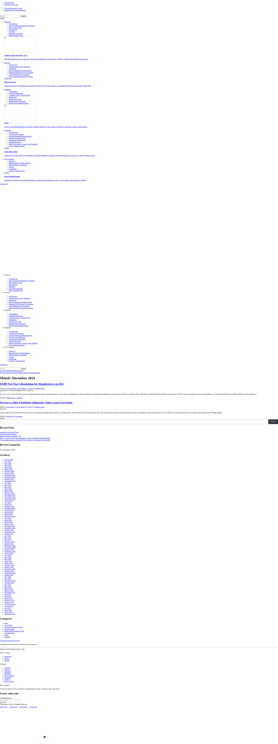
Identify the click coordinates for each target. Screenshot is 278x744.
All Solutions (13, 91)
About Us (12, 161)
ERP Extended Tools (16, 35)
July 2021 (7, 536)
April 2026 (8, 467)
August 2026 (8, 460)
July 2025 (7, 483)
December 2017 (9, 592)
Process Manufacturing (16, 146)
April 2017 (8, 596)
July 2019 (7, 577)
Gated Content (9, 629)
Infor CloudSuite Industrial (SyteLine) (22, 26)
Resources (7, 678)
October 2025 (9, 479)
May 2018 (7, 587)
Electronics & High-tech (17, 138)
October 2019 (9, 571)
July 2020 (7, 555)
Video (6, 635)
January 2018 (9, 591)
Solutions (7, 89)
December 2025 (9, 475)
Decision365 (13, 30)
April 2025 (8, 489)
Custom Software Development (19, 67)
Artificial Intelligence (16, 93)
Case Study (8, 625)
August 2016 (8, 606)
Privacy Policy (9, 681)
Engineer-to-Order (15, 99)
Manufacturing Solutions (17, 101)
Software (7, 22)
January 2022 (9, 524)
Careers (11, 167)
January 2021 (9, 544)
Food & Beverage (15, 142)
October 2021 (9, 530)
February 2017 (9, 600)
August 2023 (8, 512)
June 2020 (7, 557)
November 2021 (10, 528)
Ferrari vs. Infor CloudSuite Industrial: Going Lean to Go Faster (36, 402)
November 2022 (10, 516)
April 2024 (8, 505)
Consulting (12, 69)
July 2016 (7, 608)
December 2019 (9, 569)
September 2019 (10, 573)
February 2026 (9, 471)
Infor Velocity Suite (15, 28)
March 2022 (8, 522)
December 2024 (9, 495)
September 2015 (10, 614)
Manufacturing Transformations (15, 10)
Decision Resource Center (13, 8)
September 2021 (10, 532)
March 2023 (8, 514)
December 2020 (9, 546)
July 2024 (7, 503)
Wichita (7, 660)
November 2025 (10, 477)
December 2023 (9, 508)
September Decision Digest (9, 432)
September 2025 (10, 481)
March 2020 (8, 563)
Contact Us (4, 184)
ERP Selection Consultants (18, 165)
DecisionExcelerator (16, 34)
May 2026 (7, 465)
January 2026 (9, 473)
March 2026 (8, 469)
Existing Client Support (17, 171)
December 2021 (9, 526)
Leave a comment (16, 398)
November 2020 (10, 548)
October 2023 (9, 510)
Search (2, 418)
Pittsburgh (7, 656)
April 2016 (8, 610)
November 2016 (10, 604)
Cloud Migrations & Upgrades (19, 74)
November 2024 (10, 497)
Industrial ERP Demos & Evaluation (21, 73)
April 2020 (8, 561)
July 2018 (7, 585)
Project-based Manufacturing (18, 103)
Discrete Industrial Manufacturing (20, 136)
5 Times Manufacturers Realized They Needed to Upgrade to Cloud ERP (25, 440)
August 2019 (8, 575)
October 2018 (9, 583)
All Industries (13, 132)
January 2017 (9, 602)
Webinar (7, 637)
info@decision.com (11, 5)
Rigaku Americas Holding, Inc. (10, 436)
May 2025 (7, 487)
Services (7, 63)
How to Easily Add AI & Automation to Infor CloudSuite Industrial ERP (25, 438)
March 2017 (8, 598)
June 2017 (7, 594)
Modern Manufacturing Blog (14, 631)
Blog (8, 398)
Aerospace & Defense (16, 134)
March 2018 (8, 589)
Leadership (12, 169)
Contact (7, 679)
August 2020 (8, 553)
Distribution (13, 97)
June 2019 (7, 579)
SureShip (12, 32)
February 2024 (9, 506)
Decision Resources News (13, 627)
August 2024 (8, 501)
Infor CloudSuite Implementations (20, 71)
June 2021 (7, 538)
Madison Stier (40, 388)
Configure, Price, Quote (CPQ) (19, 95)
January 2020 (9, 567)
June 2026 (7, 463)
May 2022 (7, 518)
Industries (7, 130)
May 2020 (7, 559)
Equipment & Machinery (17, 140)
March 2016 (8, 612)
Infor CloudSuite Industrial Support (21, 76)
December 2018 (9, 581)
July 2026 (7, 462)
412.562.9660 (9, 3)
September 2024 (10, 499)
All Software (13, 24)
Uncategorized (9, 633)
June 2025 (7, 485)
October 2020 (9, 549)
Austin (6, 658)
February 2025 (9, 493)
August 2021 (8, 534)
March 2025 (8, 491)
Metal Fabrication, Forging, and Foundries (23, 144)
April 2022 (8, 520)
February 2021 (9, 542)
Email (5, 698)
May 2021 (7, 540)
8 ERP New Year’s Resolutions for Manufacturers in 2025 (32, 383)
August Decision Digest (8, 434)
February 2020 (9, 565)
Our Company (9, 159)
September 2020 (10, 551)
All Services (13, 65)
